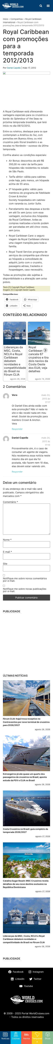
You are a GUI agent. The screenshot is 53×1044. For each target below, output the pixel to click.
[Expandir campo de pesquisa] (41, 6)
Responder (17, 429)
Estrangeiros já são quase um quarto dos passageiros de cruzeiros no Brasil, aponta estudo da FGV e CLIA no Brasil (25, 777)
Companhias (16, 19)
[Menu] (48, 6)
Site (5, 563)
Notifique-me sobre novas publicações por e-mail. (24, 590)
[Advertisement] (26, 643)
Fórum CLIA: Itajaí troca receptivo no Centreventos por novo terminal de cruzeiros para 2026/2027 (26, 721)
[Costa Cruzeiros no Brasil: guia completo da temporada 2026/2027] (26, 808)
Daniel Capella (14, 67)
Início (5, 19)
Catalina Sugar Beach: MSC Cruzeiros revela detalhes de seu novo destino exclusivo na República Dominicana (25, 883)
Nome (7, 540)
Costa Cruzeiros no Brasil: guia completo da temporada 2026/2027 (25, 831)
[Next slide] (45, 350)
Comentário (10, 502)
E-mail (7, 552)
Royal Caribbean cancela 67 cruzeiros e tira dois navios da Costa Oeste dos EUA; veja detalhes (39, 359)
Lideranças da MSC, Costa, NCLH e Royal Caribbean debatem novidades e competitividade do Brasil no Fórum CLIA (15, 360)
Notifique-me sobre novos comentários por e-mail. (25, 579)
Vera (14, 394)
